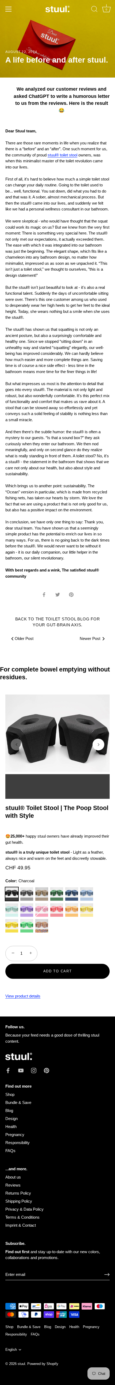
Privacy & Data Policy (24, 1209)
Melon (56, 910)
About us (13, 1177)
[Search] (94, 10)
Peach (71, 910)
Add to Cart (57, 971)
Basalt (26, 894)
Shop (9, 1094)
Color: (19, 880)
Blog (9, 1110)
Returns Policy (18, 1193)
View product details (22, 996)
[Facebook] (8, 1070)
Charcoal (11, 894)
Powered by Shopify (42, 1364)
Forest (56, 894)
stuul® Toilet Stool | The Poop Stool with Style (56, 811)
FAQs (10, 1150)
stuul (21, 1364)
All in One (41, 926)
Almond (41, 894)
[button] (16, 744)
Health (11, 1126)
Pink (41, 910)
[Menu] (8, 9)
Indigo (71, 894)
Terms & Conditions (22, 1217)
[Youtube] (21, 1070)
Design (11, 1118)
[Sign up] (107, 1274)
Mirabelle (86, 910)
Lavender (26, 910)
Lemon (11, 926)
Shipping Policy (18, 1201)
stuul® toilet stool (62, 155)
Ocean (11, 910)
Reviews (13, 1185)
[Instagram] (33, 1070)
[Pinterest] (46, 1070)
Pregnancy (14, 1134)
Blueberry (86, 894)
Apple (26, 926)
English (11, 1350)
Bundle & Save (18, 1102)
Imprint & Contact (20, 1225)
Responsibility (17, 1142)
